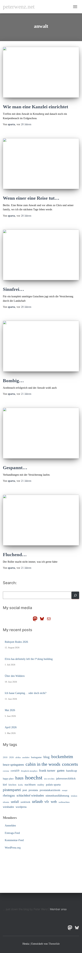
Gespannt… (15, 467)
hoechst (33, 777)
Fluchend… (15, 554)
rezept (64, 790)
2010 (5, 757)
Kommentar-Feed (14, 840)
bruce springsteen (13, 764)
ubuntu (6, 802)
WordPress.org (13, 847)
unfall (15, 802)
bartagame (36, 757)
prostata (33, 790)
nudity (40, 784)
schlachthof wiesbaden (30, 795)
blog (46, 757)
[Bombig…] (41, 346)
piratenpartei (12, 790)
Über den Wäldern (15, 676)
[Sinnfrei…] (41, 255)
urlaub (37, 801)
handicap (71, 770)
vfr (46, 802)
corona (6, 771)
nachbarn (30, 784)
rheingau (9, 795)
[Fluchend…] (41, 520)
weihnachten (64, 802)
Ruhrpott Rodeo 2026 (16, 641)
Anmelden (10, 825)
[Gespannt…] (41, 433)
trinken (74, 796)
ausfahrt (25, 757)
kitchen (12, 784)
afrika (18, 757)
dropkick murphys (29, 771)
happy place (8, 778)
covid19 (15, 770)
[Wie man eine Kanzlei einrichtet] (41, 72)
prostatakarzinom (50, 790)
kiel (5, 784)
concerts (70, 764)
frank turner (47, 770)
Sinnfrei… (13, 289)
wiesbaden (8, 806)
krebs (20, 785)
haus (19, 777)
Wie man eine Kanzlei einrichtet (35, 106)
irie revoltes (49, 779)
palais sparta (53, 784)
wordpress (21, 806)
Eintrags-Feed (12, 833)
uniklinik (25, 802)
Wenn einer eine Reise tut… (31, 198)
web (54, 802)
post (25, 790)
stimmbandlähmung (57, 795)
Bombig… (13, 380)
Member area (58, 909)
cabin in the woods (43, 764)
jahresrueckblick (66, 778)
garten (60, 770)
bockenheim (62, 756)
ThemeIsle (54, 943)
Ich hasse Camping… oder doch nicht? (25, 693)
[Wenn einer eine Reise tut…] (41, 163)
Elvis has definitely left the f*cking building (29, 659)
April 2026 (11, 727)
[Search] (75, 595)
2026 (11, 757)
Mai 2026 (10, 710)
